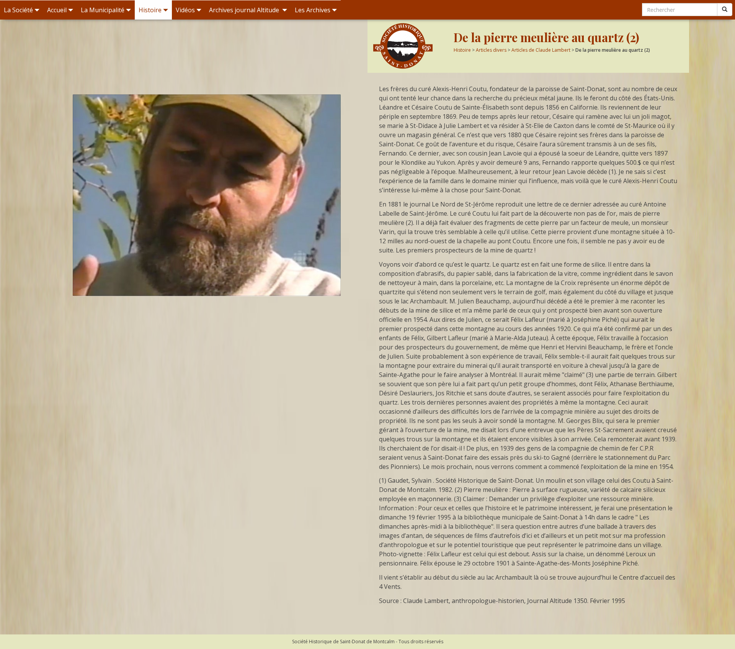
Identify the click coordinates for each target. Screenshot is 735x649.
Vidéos (185, 10)
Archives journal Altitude (245, 10)
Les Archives (312, 10)
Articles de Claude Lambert (540, 50)
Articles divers (491, 50)
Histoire (150, 10)
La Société (18, 10)
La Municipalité (102, 10)
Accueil (57, 10)
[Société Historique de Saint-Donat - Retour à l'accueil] (410, 46)
